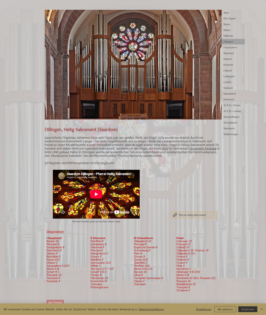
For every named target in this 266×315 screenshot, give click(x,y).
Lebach (227, 70)
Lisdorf (227, 82)
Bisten (227, 30)
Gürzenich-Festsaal (202, 148)
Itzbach (227, 59)
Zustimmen (247, 309)
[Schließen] (261, 309)
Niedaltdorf (229, 93)
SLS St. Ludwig (232, 111)
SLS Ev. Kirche (231, 105)
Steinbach (229, 128)
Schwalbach (230, 122)
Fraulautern (230, 47)
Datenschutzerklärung (151, 309)
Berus (226, 24)
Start (226, 12)
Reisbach (228, 99)
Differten (228, 35)
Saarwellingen (231, 116)
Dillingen (228, 41)
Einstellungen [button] (204, 309)
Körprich (228, 64)
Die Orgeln (229, 18)
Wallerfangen (230, 134)
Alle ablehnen (225, 309)
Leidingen (229, 76)
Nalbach (228, 87)
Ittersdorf (228, 53)
